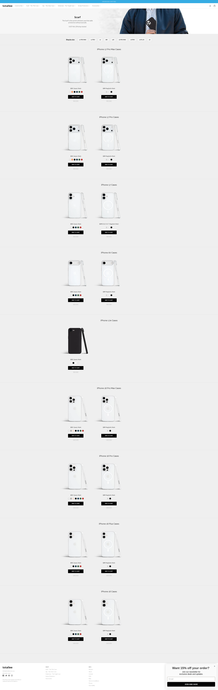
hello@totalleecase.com (9, 671)
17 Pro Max (82, 39)
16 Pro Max (122, 39)
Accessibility (92, 685)
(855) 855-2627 (7, 673)
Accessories (97, 5)
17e (113, 39)
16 (149, 39)
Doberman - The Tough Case (67, 5)
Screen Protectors (84, 5)
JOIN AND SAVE (191, 684)
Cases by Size (20, 5)
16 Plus (141, 39)
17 (100, 39)
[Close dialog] (214, 666)
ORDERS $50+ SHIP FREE (109, 1)
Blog (90, 678)
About (90, 671)
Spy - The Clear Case (49, 5)
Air (106, 39)
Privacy (90, 683)
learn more (75, 101)
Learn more (76, 439)
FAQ (90, 676)
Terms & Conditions (94, 681)
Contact (91, 674)
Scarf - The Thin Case (33, 5)
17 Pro (93, 39)
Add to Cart (76, 97)
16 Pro (132, 39)
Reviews (91, 669)
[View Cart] (214, 6)
